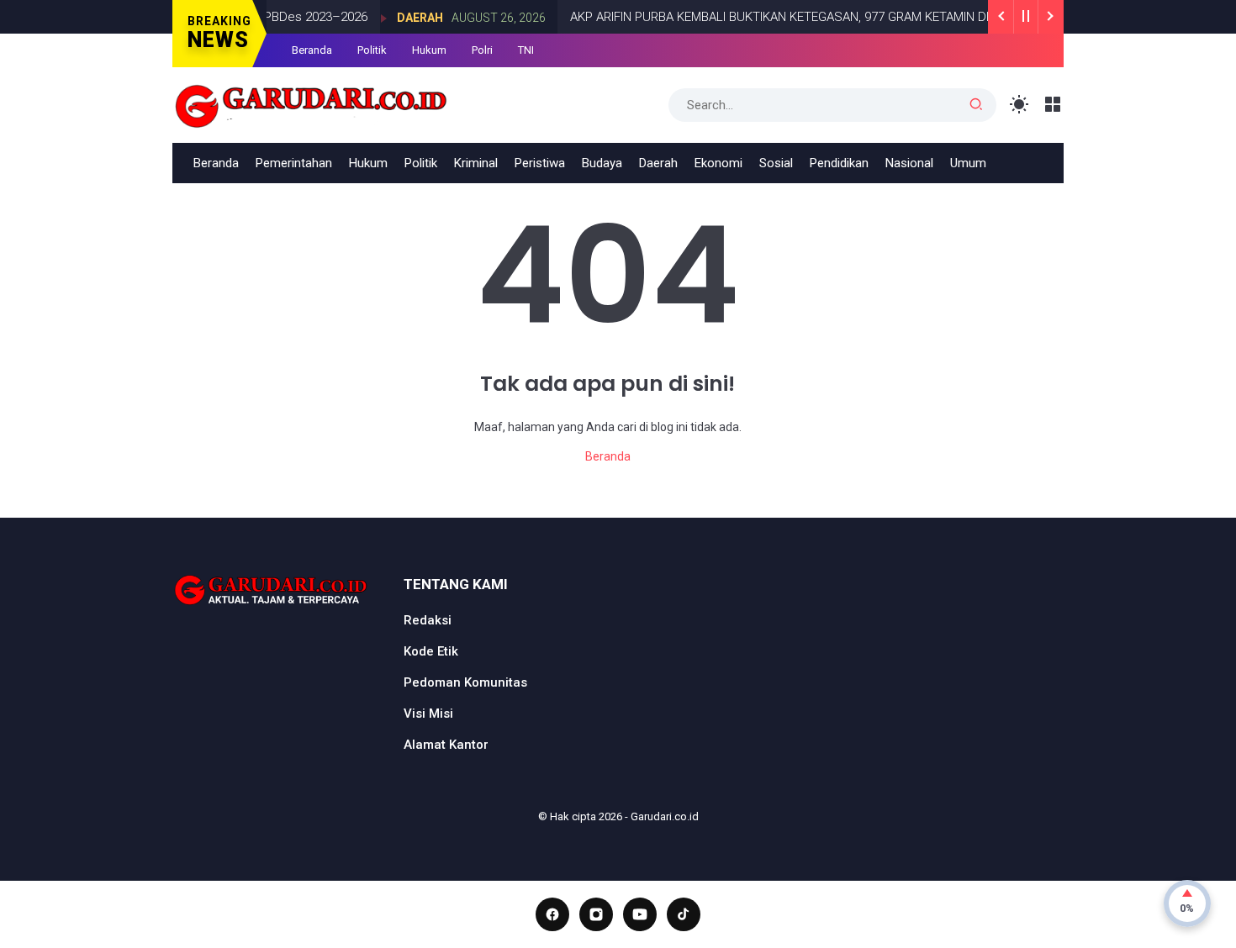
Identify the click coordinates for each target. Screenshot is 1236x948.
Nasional (909, 163)
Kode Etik (431, 651)
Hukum (429, 50)
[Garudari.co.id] (311, 103)
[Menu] (1053, 105)
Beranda (312, 50)
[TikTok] (683, 914)
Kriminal (476, 163)
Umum (968, 163)
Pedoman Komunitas (465, 682)
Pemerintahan (294, 163)
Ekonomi (718, 163)
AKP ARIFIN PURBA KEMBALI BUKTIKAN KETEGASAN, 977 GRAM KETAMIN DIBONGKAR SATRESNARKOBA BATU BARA (876, 16)
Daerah (404, 17)
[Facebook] (552, 914)
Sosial (776, 163)
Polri (482, 50)
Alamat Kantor (446, 744)
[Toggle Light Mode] (1019, 105)
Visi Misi (428, 713)
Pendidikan (839, 163)
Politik (372, 50)
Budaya (602, 163)
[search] (976, 105)
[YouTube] (640, 914)
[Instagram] (596, 914)
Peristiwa (540, 163)
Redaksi (428, 620)
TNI (526, 50)
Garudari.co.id (665, 816)
